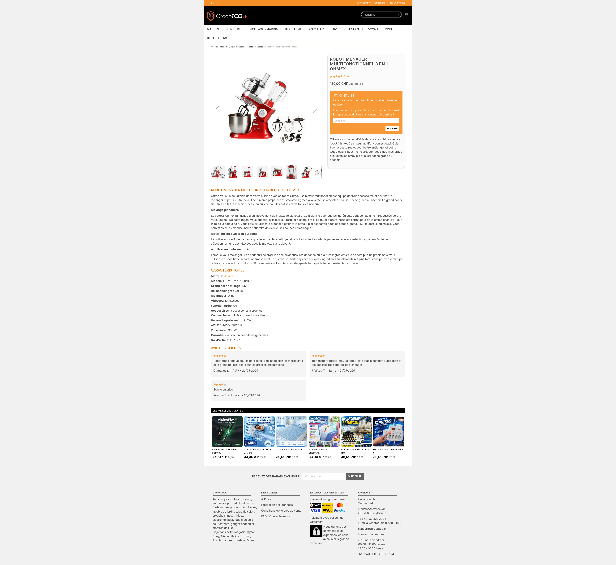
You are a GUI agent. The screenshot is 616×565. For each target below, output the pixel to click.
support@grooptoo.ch (372, 528)
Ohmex (228, 276)
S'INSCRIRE (355, 476)
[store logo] (227, 16)
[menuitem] (213, 29)
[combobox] (381, 14)
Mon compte (364, 2)
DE (222, 3)
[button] (217, 109)
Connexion (379, 2)
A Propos (267, 499)
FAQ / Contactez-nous (276, 516)
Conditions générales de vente (281, 510)
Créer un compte (396, 2)
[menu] (308, 34)
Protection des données (277, 504)
